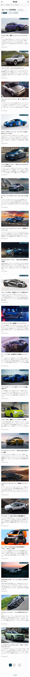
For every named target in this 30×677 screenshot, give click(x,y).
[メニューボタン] (2, 2)
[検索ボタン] (28, 2)
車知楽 (15, 2)
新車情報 (5, 12)
